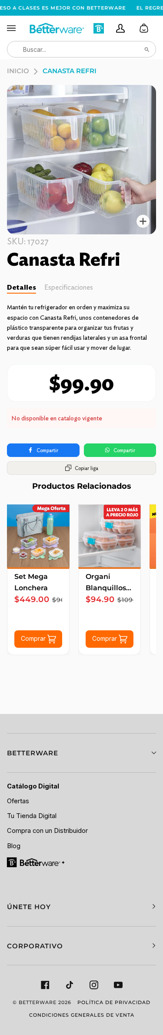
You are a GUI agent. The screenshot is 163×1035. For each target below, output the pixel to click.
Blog (13, 846)
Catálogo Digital (33, 786)
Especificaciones (68, 287)
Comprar (34, 638)
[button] (81, 753)
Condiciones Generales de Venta (81, 1015)
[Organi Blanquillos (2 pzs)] (109, 535)
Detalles (21, 287)
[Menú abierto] (18, 28)
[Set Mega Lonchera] (38, 535)
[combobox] (81, 49)
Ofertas (18, 801)
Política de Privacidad (113, 1002)
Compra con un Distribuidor (47, 831)
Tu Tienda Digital (32, 816)
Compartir (47, 450)
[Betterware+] (36, 862)
